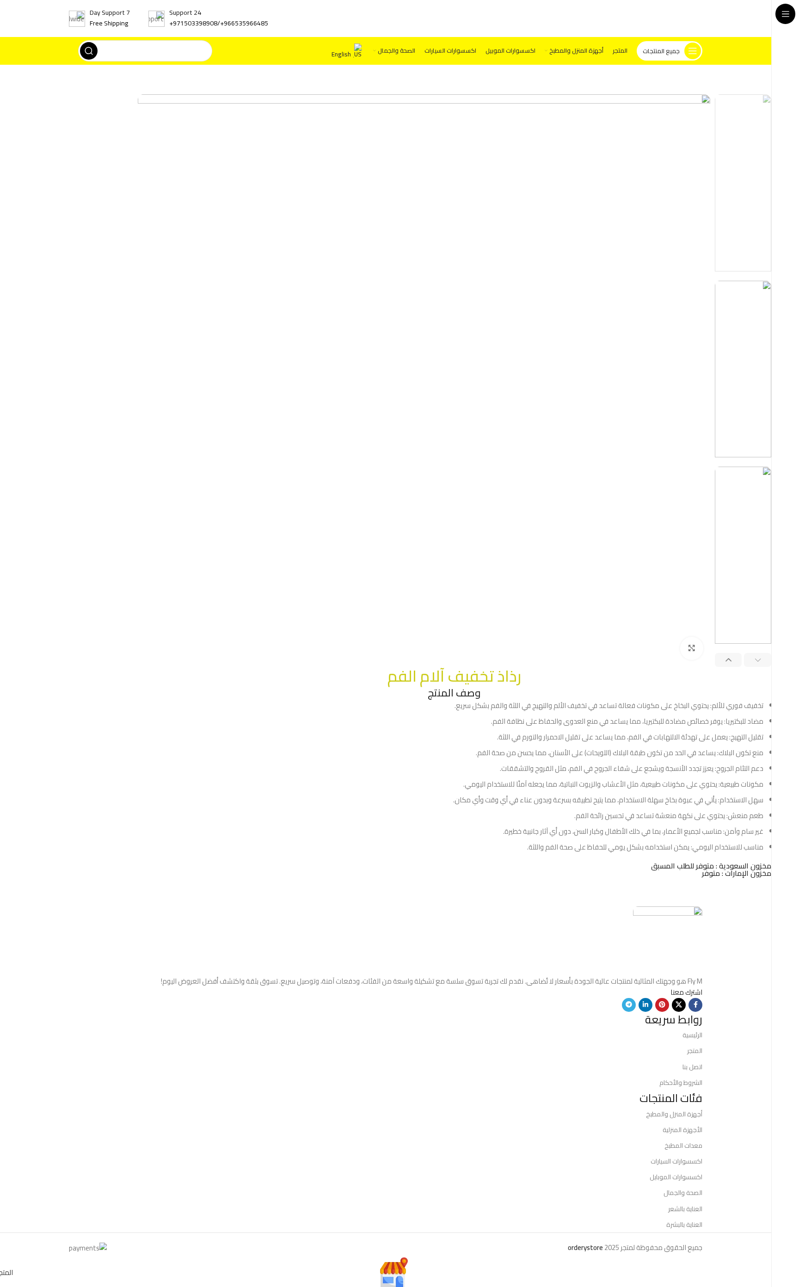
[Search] (89, 51)
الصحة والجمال (683, 1193)
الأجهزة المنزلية (682, 1130)
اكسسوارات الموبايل (676, 1177)
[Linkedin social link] (645, 1005)
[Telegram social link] (629, 1005)
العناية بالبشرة (684, 1225)
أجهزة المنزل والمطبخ (674, 1114)
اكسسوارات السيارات (676, 1161)
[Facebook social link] (695, 1005)
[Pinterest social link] (662, 1005)
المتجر (694, 1051)
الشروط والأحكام (680, 1083)
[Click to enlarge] (691, 648)
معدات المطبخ (683, 1145)
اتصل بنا (692, 1067)
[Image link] (667, 940)
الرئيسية (692, 1035)
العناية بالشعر (685, 1209)
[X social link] (679, 1005)
